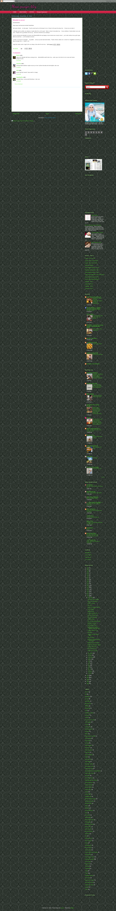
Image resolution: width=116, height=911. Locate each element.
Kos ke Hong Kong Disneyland (92, 279)
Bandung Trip (88, 703)
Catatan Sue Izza (91, 435)
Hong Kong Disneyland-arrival (91, 277)
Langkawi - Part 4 (89, 288)
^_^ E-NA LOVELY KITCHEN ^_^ (95, 502)
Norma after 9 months (92, 650)
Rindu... (88, 529)
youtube (87, 887)
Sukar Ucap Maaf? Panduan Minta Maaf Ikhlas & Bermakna (97, 386)
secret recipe (88, 861)
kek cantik (87, 775)
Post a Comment (18, 84)
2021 (88, 577)
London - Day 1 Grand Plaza (91, 260)
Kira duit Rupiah (88, 784)
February (90, 671)
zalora (86, 889)
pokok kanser (88, 826)
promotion (87, 833)
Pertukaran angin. (90, 310)
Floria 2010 (87, 740)
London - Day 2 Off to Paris (91, 263)
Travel (86, 870)
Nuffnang (87, 808)
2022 (88, 575)
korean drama (88, 789)
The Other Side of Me (92, 383)
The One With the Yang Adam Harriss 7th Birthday (98, 317)
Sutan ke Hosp (91, 637)
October (90, 655)
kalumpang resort (89, 768)
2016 (88, 585)
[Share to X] (56, 44)
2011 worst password (92, 617)
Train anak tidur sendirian (93, 599)
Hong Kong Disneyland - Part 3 (92, 272)
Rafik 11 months (91, 603)
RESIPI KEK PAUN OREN (92, 498)
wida (17, 70)
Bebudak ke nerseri (92, 623)
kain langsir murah (89, 766)
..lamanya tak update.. (97, 343)
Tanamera (87, 866)
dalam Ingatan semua (96, 242)
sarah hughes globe (89, 859)
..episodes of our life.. (92, 342)
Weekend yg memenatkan (93, 642)
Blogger (72, 907)
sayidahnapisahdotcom (92, 445)
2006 (88, 683)
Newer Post (16, 113)
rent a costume (88, 840)
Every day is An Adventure (93, 363)
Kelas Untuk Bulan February (93, 517)
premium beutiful (89, 831)
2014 (88, 589)
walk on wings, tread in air (93, 428)
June (89, 663)
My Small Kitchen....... (92, 509)
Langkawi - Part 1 (89, 281)
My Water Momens (89, 801)
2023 (88, 574)
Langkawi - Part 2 (89, 284)
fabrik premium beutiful (90, 736)
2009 (88, 677)
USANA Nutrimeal (89, 875)
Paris (86, 812)
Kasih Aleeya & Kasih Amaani (94, 297)
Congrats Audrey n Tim (93, 613)
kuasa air (90, 605)
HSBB (86, 757)
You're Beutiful (91, 609)
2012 (88, 593)
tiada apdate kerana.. (92, 625)
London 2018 (88, 794)
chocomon (87, 715)
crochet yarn (88, 726)
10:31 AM (18, 60)
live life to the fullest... (92, 338)
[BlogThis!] (55, 44)
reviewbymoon (88, 845)
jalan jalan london (89, 764)
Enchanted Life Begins (92, 372)
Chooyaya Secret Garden (93, 467)
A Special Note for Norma (97, 232)
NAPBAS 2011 (91, 619)
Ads (86, 694)
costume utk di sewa (89, 719)
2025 (88, 570)
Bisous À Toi (90, 521)
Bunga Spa (87, 708)
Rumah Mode (88, 854)
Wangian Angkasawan (42, 12)
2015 (88, 587)
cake (86, 710)
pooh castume (88, 829)
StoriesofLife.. (90, 528)
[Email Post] (21, 48)
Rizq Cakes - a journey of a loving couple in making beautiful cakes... (95, 326)
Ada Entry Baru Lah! (97, 468)
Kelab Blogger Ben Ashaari (91, 780)
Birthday (87, 705)
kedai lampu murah (89, 773)
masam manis (90, 515)
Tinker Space (88, 557)
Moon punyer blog (24, 6)
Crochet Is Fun (88, 555)
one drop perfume (89, 810)
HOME (14, 12)
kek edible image (89, 777)
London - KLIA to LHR (90, 258)
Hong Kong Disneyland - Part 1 (92, 267)
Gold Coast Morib (89, 265)
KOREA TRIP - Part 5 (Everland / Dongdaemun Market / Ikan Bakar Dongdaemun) (97, 301)
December (90, 597)
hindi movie (87, 747)
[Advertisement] (47, 99)
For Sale (87, 743)
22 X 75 (87, 692)
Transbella (87, 868)
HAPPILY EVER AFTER (92, 353)
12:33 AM (18, 81)
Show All (102, 477)
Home (47, 113)
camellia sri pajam (89, 712)
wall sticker (87, 877)
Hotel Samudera (88, 750)
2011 (88, 595)
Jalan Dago (87, 761)
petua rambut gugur (89, 819)
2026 (88, 568)
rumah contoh (88, 849)
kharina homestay (89, 782)
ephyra (86, 733)
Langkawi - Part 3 (89, 286)
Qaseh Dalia (89, 456)
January (90, 673)
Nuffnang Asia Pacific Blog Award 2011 (94, 640)
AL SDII (87, 698)
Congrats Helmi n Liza (93, 630)
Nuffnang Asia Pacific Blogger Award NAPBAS (94, 628)
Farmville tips (88, 738)
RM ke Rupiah (88, 847)
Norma (86, 805)
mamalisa (18, 63)
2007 (88, 681)
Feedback (90, 632)
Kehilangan (95, 457)
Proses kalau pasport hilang (94, 621)
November (90, 653)
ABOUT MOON (22, 12)
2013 (88, 591)
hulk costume (88, 759)
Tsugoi (86, 873)
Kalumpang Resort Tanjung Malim (92, 770)
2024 (88, 571)
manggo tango (88, 796)
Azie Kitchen (90, 484)
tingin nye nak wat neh (93, 601)
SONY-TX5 (87, 863)
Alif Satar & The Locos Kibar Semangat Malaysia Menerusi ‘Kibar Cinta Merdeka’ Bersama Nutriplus (97, 422)
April (89, 667)
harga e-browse (88, 745)
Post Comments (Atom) (50, 117)
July (89, 661)
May (89, 665)
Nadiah (18, 55)
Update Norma (94, 215)
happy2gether (19, 77)
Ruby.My (89, 417)
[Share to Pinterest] (59, 44)
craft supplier (88, 722)
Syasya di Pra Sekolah (97, 354)
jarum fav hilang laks (92, 615)
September (90, 657)
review (86, 842)
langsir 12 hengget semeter (94, 607)
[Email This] (53, 44)
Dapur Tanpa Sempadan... (93, 497)
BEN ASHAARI (90, 394)
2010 (88, 675)
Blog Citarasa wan (91, 491)
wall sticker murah (89, 882)
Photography (88, 822)
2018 (88, 581)
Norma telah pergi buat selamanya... (93, 225)
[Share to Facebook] (58, 44)
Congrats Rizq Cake (92, 646)
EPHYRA (32, 12)
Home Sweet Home (91, 533)
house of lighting (88, 754)
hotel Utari (87, 752)
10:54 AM (18, 74)
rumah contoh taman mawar (91, 852)
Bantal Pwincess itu (92, 648)
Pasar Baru (87, 815)
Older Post (78, 113)
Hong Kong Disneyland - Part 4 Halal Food (94, 274)
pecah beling (88, 817)
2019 (88, 579)
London (86, 791)
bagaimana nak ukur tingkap (94, 644)
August (89, 659)
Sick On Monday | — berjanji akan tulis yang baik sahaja (94, 308)
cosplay (87, 717)
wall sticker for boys (89, 880)
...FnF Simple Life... (91, 540)
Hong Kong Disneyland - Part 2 (92, 270)
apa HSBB (87, 701)
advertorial (87, 696)
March (89, 669)
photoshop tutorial (89, 824)
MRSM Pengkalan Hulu (90, 798)
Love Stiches (88, 559)
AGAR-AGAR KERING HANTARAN (94, 492)
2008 (88, 679)
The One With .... (91, 314)
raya (86, 835)
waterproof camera (89, 884)
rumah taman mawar (89, 856)
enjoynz (62, 907)
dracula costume (89, 729)
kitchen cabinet (88, 787)
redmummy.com (88, 838)
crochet (86, 724)
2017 (88, 583)
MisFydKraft (88, 552)
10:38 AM (18, 67)
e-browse (87, 731)
